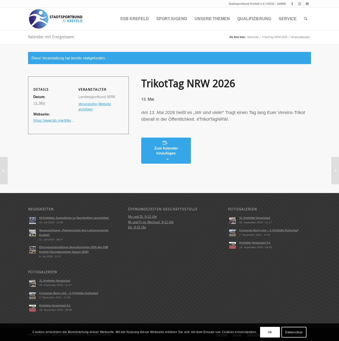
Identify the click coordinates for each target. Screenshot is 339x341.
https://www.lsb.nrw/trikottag (55, 120)
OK (270, 332)
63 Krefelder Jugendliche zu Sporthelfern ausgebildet (74, 217)
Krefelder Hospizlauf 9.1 (54, 305)
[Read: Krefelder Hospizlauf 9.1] (32, 308)
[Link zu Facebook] (292, 3)
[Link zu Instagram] (299, 3)
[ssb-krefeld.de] (55, 19)
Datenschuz (294, 332)
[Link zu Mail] (307, 3)
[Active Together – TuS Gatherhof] (4, 170)
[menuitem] (134, 19)
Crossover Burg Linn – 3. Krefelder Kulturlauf (68, 293)
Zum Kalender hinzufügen (166, 150)
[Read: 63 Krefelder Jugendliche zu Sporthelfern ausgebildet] (32, 220)
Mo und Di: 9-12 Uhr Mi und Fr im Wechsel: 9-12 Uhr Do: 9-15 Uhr (151, 222)
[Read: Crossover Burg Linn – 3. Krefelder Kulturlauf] (32, 295)
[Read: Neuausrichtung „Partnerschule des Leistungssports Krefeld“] (32, 232)
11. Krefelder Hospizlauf (54, 280)
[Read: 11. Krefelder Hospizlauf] (32, 283)
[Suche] (305, 19)
